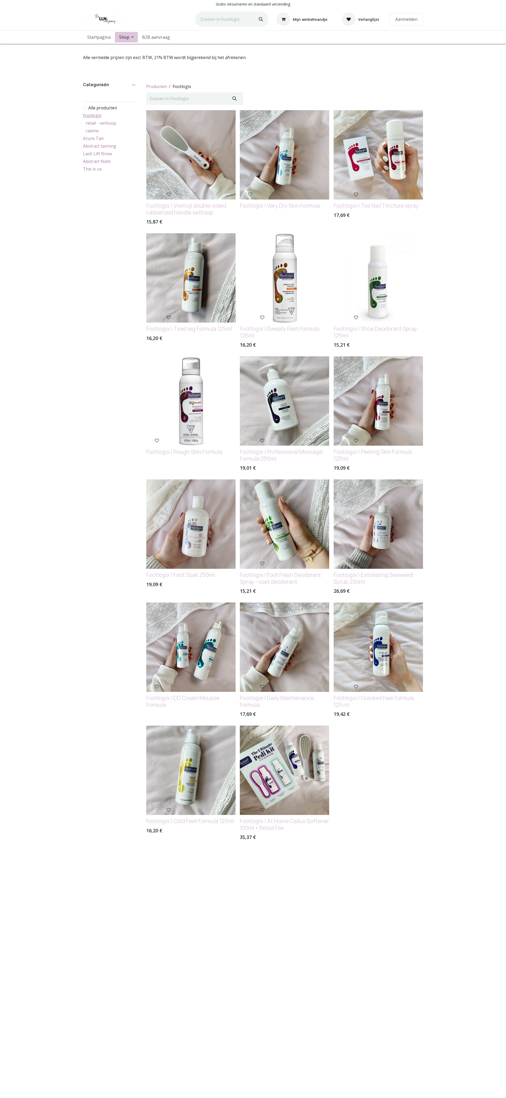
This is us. (93, 169)
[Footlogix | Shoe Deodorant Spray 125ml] (378, 278)
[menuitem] (99, 37)
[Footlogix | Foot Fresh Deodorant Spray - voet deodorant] (284, 524)
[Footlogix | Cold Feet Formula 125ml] (191, 770)
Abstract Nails (97, 161)
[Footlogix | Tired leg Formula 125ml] (191, 278)
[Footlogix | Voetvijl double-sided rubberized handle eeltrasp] (191, 155)
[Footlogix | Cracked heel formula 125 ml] (378, 647)
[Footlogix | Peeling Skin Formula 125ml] (378, 401)
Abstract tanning (99, 146)
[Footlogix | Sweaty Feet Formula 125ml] (284, 278)
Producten (156, 86)
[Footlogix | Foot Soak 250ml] (191, 524)
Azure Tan (93, 138)
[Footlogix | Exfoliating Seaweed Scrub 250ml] (378, 524)
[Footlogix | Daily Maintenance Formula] (284, 647)
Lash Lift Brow (97, 154)
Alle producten (102, 108)
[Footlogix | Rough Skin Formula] (191, 401)
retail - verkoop (101, 123)
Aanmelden (406, 19)
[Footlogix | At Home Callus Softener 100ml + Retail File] (284, 770)
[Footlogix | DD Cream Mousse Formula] (191, 647)
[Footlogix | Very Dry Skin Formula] (284, 155)
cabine (92, 131)
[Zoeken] (261, 19)
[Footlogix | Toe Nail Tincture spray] (378, 155)
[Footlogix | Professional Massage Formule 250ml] (284, 401)
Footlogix (92, 115)
